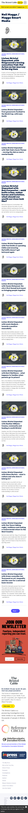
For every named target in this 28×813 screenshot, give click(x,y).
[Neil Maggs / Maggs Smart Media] (2, 83)
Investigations (6, 773)
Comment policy (6, 798)
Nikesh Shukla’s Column (9, 783)
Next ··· (15, 611)
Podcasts (4, 770)
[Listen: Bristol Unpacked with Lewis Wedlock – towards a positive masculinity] (14, 323)
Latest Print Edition (7, 785)
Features (4, 775)
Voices (4, 780)
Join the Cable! (6, 788)
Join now (6, 706)
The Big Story (6, 762)
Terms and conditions (6, 805)
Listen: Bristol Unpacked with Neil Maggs (13, 54)
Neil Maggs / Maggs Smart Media (14, 83)
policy (3, 811)
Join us (20, 3)
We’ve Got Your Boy (8, 765)
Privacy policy (5, 801)
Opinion (4, 778)
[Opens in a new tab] (14, 729)
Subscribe (20, 659)
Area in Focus (6, 768)
